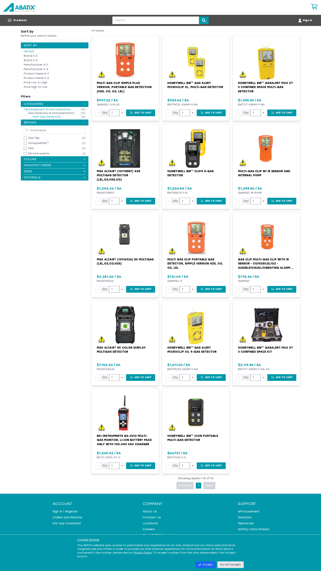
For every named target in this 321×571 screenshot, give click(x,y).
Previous (185, 485)
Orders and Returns (67, 517)
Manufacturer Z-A (36, 69)
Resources (246, 523)
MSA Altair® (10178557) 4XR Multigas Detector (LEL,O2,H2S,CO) (118, 175)
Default (29, 51)
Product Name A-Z (36, 73)
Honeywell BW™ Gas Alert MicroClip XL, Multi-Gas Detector (195, 85)
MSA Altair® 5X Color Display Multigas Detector (121, 350)
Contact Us (152, 517)
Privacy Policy (143, 552)
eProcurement (249, 511)
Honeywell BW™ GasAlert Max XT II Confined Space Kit (265, 350)
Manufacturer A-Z (36, 64)
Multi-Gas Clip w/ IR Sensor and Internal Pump (264, 173)
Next (209, 485)
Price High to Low (35, 87)
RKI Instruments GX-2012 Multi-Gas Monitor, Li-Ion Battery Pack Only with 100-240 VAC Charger (124, 440)
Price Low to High (35, 82)
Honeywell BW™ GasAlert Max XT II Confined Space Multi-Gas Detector (265, 87)
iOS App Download (67, 523)
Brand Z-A (31, 60)
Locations (150, 523)
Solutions (245, 517)
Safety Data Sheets (253, 529)
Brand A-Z (31, 55)
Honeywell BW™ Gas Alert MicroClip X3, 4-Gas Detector (192, 350)
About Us (150, 511)
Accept (208, 564)
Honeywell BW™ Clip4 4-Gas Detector (190, 173)
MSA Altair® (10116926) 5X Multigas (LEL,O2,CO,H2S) (125, 261)
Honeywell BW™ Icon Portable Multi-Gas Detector (192, 438)
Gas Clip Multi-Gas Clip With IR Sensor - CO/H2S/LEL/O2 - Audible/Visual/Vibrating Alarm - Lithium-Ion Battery (265, 264)
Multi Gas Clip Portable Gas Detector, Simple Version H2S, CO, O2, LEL (195, 263)
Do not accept (230, 564)
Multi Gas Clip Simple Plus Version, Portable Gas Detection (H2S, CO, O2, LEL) (124, 87)
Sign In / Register (65, 511)
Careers (149, 529)
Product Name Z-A (36, 78)
